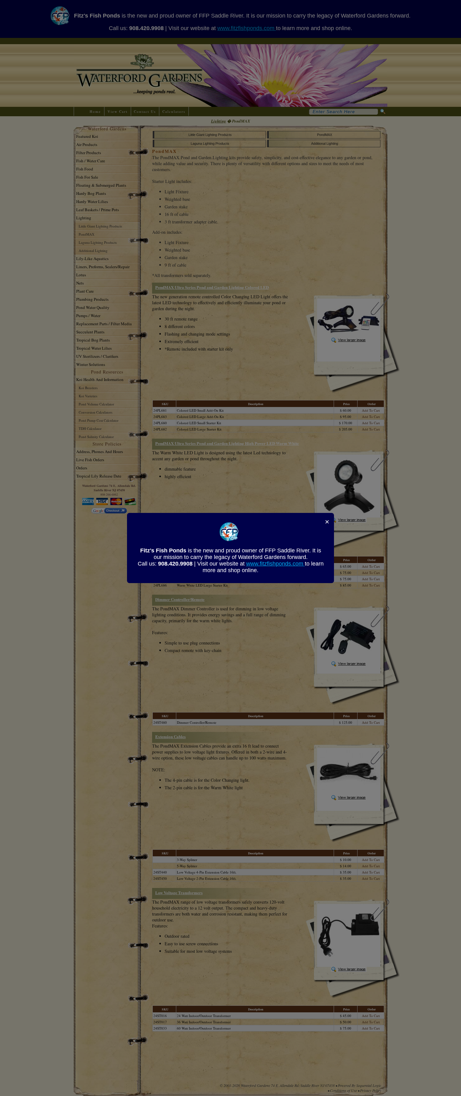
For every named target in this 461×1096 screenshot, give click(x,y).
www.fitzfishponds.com (275, 564)
